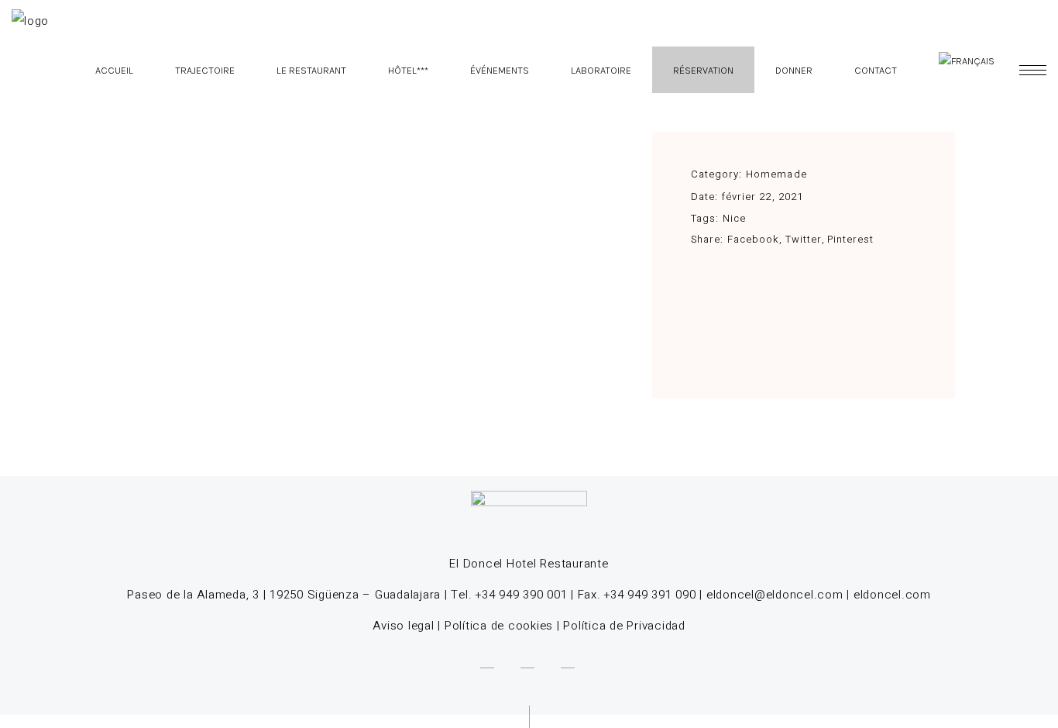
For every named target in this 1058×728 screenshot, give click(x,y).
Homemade (776, 174)
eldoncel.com (892, 594)
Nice (734, 218)
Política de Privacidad (624, 625)
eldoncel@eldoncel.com (774, 594)
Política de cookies (499, 625)
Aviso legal (403, 625)
